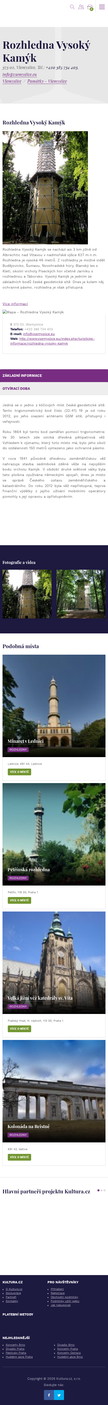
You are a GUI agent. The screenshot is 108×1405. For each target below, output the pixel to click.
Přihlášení (57, 1289)
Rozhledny (18, 749)
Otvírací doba (16, 389)
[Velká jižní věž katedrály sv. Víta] (54, 963)
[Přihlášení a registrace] (81, 6)
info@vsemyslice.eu (20, 74)
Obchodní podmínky (64, 1297)
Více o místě (19, 772)
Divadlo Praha (15, 1349)
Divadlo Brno (66, 1345)
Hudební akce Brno (70, 1357)
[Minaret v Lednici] (54, 706)
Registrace (58, 1293)
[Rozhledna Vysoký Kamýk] (27, 594)
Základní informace (22, 376)
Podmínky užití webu (65, 1301)
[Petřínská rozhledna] (54, 834)
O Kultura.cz (14, 1289)
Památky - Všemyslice (47, 81)
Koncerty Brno (15, 1345)
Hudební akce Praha (19, 1357)
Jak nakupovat (61, 1305)
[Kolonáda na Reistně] (54, 1091)
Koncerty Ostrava (69, 1353)
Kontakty (12, 1301)
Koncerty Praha (67, 1349)
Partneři (11, 1297)
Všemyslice (12, 81)
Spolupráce (13, 1293)
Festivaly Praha (16, 1353)
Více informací (15, 304)
